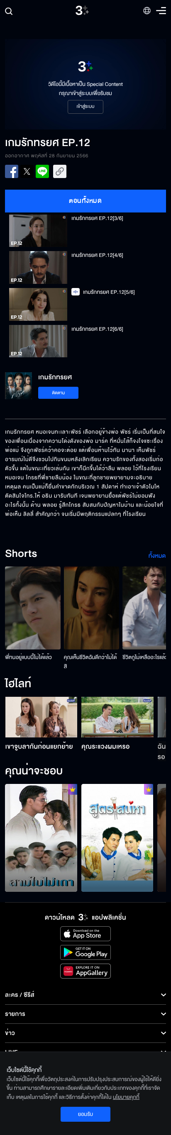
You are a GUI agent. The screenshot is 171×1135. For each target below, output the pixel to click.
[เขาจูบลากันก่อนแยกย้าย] (41, 717)
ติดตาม (58, 392)
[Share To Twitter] (27, 171)
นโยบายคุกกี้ (126, 1097)
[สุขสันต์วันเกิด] (41, 838)
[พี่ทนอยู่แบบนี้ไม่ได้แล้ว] (33, 607)
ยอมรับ (85, 1114)
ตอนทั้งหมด (85, 200)
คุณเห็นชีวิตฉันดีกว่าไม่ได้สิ (90, 662)
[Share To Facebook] (11, 171)
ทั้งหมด (157, 556)
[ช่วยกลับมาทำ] (117, 838)
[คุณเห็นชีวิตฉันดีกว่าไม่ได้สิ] (92, 607)
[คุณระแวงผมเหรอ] (117, 717)
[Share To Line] (42, 171)
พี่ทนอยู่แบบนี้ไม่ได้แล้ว (28, 657)
